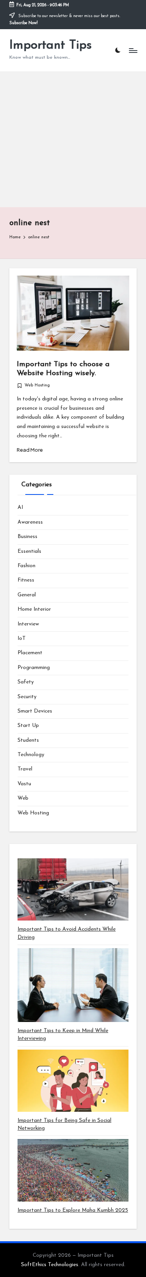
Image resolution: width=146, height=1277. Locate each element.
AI (20, 507)
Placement (30, 652)
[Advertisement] (73, 139)
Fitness (26, 580)
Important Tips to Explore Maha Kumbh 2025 (73, 1210)
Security (27, 696)
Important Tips (50, 45)
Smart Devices (35, 711)
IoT (22, 638)
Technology (31, 754)
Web (23, 798)
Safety (26, 682)
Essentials (29, 551)
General (27, 594)
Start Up (28, 725)
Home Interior (34, 609)
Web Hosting (37, 385)
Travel (25, 769)
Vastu (24, 783)
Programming (34, 667)
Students (28, 740)
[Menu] (133, 50)
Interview (28, 624)
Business (27, 536)
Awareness (30, 522)
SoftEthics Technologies (49, 1264)
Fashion (26, 565)
